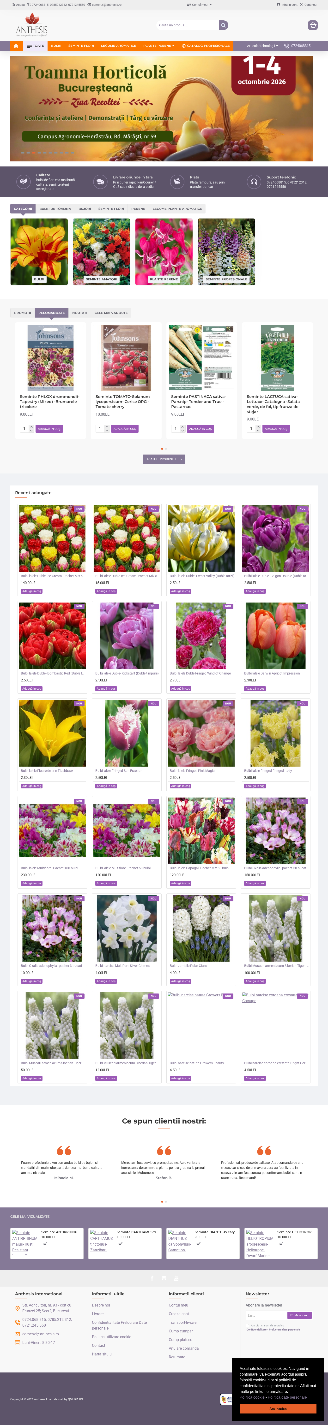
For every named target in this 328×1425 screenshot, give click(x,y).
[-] (31, 431)
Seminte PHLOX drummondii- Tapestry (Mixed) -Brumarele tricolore (49, 401)
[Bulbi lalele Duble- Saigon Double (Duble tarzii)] (275, 538)
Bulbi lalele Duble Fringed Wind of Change (200, 673)
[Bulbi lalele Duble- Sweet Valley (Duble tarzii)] (201, 538)
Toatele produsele (161, 459)
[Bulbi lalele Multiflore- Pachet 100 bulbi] (52, 831)
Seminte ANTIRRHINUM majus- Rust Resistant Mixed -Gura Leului (61, 1232)
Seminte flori (111, 209)
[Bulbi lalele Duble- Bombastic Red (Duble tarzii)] (52, 636)
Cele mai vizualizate (29, 1217)
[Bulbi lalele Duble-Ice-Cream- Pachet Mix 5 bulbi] (126, 538)
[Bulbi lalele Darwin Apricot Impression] (275, 636)
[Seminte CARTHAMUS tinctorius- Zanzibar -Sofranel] (101, 1241)
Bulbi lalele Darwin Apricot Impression (272, 673)
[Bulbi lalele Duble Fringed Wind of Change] (201, 636)
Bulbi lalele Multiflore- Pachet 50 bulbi (123, 868)
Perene (138, 209)
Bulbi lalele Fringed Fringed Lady (268, 771)
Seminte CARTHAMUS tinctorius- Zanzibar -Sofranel (138, 1232)
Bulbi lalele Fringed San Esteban (118, 771)
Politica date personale (287, 1397)
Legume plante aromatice (177, 209)
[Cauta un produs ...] (223, 25)
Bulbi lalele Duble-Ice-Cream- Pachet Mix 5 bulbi (127, 576)
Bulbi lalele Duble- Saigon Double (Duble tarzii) (276, 576)
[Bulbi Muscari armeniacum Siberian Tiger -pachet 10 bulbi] (126, 1025)
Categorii (23, 209)
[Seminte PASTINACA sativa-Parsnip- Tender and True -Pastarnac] (202, 358)
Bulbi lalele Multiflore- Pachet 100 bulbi (49, 868)
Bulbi (39, 279)
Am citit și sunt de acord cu (273, 1327)
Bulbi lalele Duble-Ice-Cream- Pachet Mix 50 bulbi (53, 576)
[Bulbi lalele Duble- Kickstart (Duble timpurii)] (126, 636)
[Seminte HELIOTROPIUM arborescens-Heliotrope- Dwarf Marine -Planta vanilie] (259, 1243)
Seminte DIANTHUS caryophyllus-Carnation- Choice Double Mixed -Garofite (216, 1232)
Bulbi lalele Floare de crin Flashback (47, 771)
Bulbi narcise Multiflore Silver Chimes (122, 966)
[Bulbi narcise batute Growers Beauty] (201, 1025)
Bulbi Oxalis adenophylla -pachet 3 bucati (51, 966)
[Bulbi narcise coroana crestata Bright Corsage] (275, 1025)
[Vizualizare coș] (313, 25)
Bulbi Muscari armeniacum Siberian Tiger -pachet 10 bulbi (127, 1063)
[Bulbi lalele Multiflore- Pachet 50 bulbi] (126, 831)
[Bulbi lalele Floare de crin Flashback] (52, 733)
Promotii (22, 313)
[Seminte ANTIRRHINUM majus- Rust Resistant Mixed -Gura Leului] (24, 1242)
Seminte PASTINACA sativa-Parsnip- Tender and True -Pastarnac (198, 401)
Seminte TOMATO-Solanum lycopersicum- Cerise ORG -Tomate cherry (123, 401)
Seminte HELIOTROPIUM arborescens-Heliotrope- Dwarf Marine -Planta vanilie (296, 1232)
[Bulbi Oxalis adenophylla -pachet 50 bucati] (275, 831)
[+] (31, 427)
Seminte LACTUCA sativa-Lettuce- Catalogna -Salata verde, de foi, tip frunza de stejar (273, 404)
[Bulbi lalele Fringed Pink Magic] (201, 733)
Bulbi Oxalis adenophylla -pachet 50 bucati (275, 868)
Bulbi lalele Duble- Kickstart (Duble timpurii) (127, 673)
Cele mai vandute (111, 313)
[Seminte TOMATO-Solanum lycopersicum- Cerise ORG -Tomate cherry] (126, 358)
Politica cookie (252, 1397)
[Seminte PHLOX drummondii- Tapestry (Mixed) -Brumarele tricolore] (51, 358)
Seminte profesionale (226, 279)
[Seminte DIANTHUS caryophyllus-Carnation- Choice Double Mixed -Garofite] (179, 1241)
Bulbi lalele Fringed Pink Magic (192, 771)
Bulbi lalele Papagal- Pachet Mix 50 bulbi (199, 868)
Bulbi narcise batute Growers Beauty (197, 1063)
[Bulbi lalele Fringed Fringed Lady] (275, 733)
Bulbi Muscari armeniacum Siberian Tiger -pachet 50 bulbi (53, 1063)
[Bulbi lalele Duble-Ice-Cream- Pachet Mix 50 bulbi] (52, 538)
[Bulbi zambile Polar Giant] (201, 928)
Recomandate (51, 313)
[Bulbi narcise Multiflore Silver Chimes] (126, 928)
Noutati (79, 313)
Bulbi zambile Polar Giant (188, 966)
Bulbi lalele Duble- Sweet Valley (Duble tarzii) (202, 576)
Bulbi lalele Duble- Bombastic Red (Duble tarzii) (53, 673)
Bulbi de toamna (55, 209)
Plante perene (164, 279)
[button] (308, 1397)
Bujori (85, 209)
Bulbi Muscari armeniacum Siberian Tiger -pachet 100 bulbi (276, 966)
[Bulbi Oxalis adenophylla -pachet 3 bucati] (52, 928)
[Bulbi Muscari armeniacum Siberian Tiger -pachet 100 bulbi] (275, 928)
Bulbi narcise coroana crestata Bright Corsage (276, 1063)
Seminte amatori (101, 279)
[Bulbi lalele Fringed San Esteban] (126, 733)
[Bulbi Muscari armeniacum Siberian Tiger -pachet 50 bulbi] (52, 1025)
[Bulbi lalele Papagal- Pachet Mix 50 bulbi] (201, 831)
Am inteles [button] (278, 1409)
